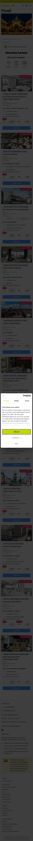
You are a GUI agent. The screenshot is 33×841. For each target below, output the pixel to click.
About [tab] (27, 401)
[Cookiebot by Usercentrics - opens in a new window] (23, 396)
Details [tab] (16, 401)
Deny (16, 443)
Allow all (16, 432)
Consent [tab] (6, 401)
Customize (15, 437)
